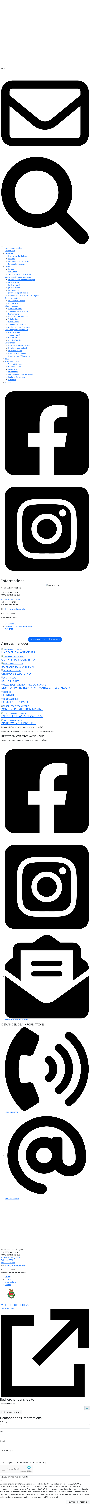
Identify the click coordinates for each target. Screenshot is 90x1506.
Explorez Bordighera (16, 377)
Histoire (11, 258)
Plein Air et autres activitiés (19, 345)
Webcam (8, 382)
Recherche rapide (7, 1403)
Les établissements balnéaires (20, 374)
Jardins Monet (14, 285)
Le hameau (9, 253)
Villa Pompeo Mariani (17, 324)
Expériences (10, 343)
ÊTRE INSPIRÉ (10, 624)
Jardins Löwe (13, 282)
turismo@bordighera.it (10, 599)
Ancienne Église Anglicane (19, 327)
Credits (8, 1284)
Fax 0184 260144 (8, 1263)
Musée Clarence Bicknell (18, 316)
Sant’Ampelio (13, 314)
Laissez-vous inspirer (13, 248)
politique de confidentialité (42, 1477)
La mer (8, 266)
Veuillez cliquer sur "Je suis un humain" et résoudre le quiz (24, 1462)
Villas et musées (11, 306)
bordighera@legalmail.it (15, 609)
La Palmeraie (13, 290)
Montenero (13, 303)
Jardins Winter (14, 287)
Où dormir (12, 369)
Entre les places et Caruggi (19, 261)
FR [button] (2, 68)
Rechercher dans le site (11, 1412)
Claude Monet (14, 332)
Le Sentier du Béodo (16, 301)
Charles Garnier (14, 340)
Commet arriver (15, 366)
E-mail (2, 1441)
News (7, 358)
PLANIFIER (9, 629)
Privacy (8, 1277)
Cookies (8, 1279)
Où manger (13, 372)
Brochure (12, 379)
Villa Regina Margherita (18, 311)
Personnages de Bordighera (16, 329)
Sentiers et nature (12, 298)
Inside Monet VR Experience (20, 356)
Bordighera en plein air (17, 348)
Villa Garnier (13, 322)
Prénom (3, 1422)
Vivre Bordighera (12, 361)
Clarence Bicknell (15, 337)
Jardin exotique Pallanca (18, 293)
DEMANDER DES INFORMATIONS (18, 626)
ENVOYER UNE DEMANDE (78, 1502)
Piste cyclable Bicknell (17, 353)
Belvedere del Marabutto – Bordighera (24, 295)
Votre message (6, 1450)
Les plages (12, 272)
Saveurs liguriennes (16, 264)
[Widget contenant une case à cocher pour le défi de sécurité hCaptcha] (16, 1469)
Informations (10, 1282)
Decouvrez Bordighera (17, 256)
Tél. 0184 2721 (7, 1260)
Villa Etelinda (13, 319)
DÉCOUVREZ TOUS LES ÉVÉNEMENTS (45, 639)
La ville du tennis (15, 351)
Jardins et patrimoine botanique (18, 277)
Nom (2, 1431)
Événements (10, 251)
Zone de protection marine (19, 274)
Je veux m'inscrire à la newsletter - (27, 1477)
